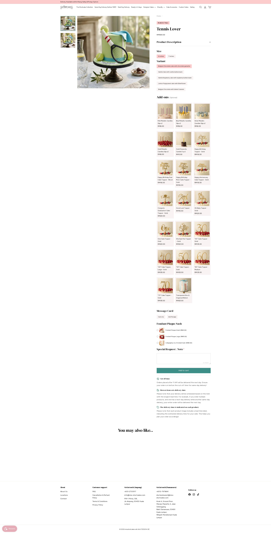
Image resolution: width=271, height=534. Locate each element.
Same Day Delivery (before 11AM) (105, 7)
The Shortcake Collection (84, 7)
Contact (63, 499)
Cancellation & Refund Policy (101, 496)
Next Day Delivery (124, 7)
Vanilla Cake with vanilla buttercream (170, 72)
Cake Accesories (171, 7)
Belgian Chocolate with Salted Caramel (171, 89)
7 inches (171, 56)
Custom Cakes (183, 7)
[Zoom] (113, 52)
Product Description (169, 42)
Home (159, 16)
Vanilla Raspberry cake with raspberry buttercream (175, 78)
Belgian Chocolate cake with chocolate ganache (174, 66)
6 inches (161, 56)
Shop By (160, 7)
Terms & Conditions (99, 501)
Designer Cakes (148, 7)
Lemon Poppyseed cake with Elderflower (172, 83)
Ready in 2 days (136, 7)
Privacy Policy (97, 505)
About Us (63, 491)
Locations (64, 495)
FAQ (94, 491)
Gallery (192, 7)
